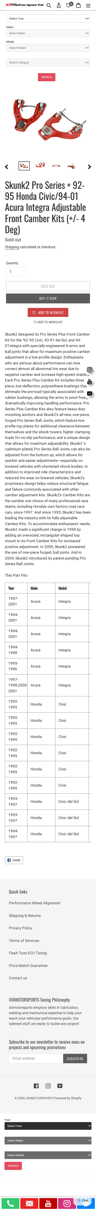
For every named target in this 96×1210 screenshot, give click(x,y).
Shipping (12, 247)
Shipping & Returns (25, 915)
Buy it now (48, 298)
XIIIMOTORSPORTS (39, 1098)
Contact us (18, 978)
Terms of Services (24, 940)
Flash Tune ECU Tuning (28, 953)
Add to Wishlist (50, 322)
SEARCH (46, 77)
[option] (24, 166)
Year (7, 1120)
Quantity (12, 263)
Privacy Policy (20, 928)
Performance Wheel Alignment (34, 903)
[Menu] (88, 5)
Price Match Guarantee (28, 965)
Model (10, 41)
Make (9, 27)
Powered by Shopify (67, 1098)
